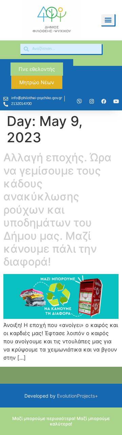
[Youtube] (116, 101)
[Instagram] (91, 101)
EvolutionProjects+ (77, 396)
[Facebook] (104, 101)
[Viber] (79, 101)
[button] (108, 19)
